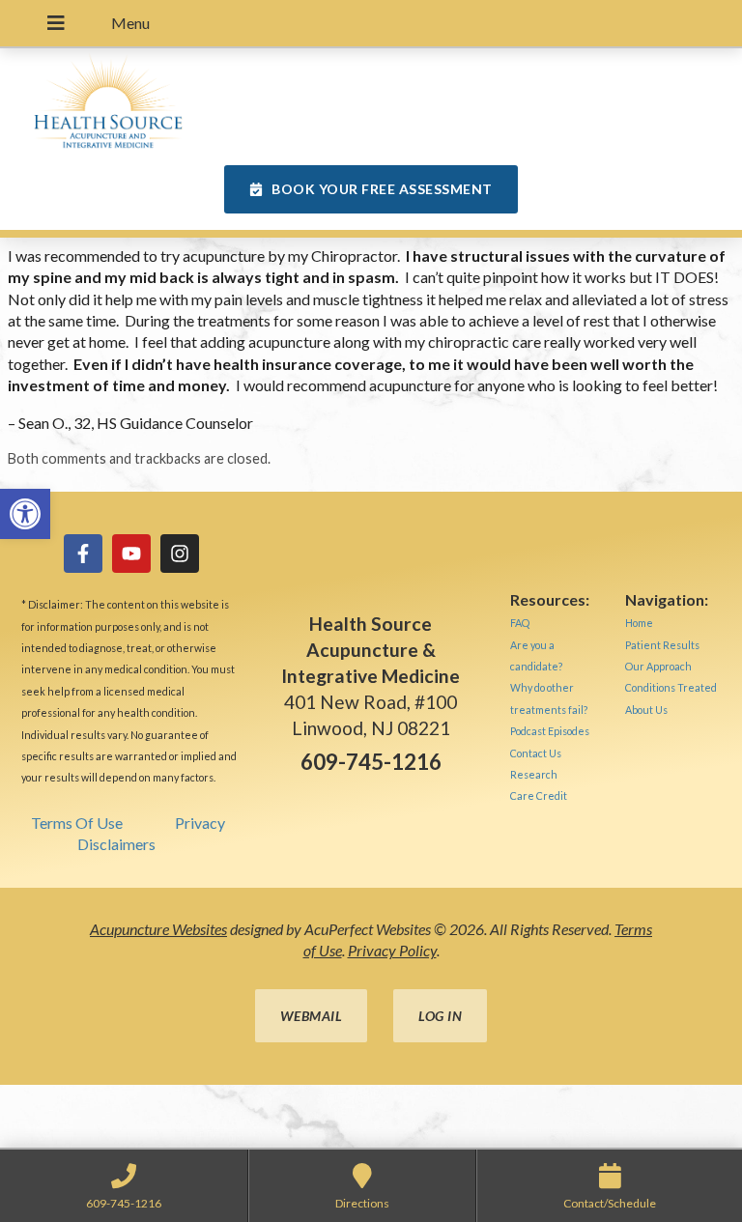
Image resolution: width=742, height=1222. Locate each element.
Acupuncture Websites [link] (158, 929)
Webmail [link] (311, 1016)
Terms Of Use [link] (77, 822)
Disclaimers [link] (116, 844)
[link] (25, 514)
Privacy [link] (200, 822)
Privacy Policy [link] (392, 950)
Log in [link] (440, 1016)
